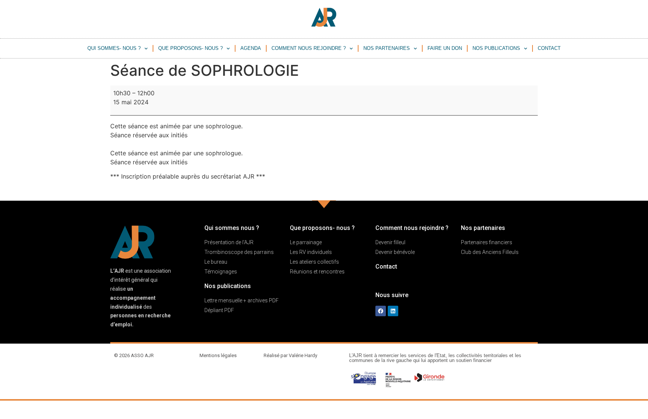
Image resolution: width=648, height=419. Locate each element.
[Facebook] (380, 311)
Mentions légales (218, 355)
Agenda (250, 48)
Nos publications (496, 48)
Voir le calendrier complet (501, 190)
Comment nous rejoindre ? (309, 48)
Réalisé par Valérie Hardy (290, 355)
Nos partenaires (386, 48)
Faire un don (445, 48)
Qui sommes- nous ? (114, 48)
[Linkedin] (393, 311)
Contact (549, 48)
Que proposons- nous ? (190, 48)
